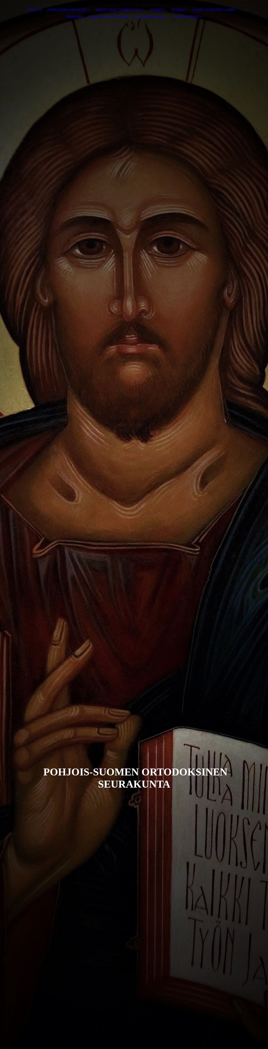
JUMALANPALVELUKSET (67, 10)
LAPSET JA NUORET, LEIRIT (214, 10)
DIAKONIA (74, 16)
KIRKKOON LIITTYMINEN (109, 16)
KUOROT (179, 10)
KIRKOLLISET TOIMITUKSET (119, 10)
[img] (134, 524)
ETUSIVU (34, 10)
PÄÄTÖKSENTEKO (150, 16)
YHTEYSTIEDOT (186, 16)
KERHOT (157, 10)
